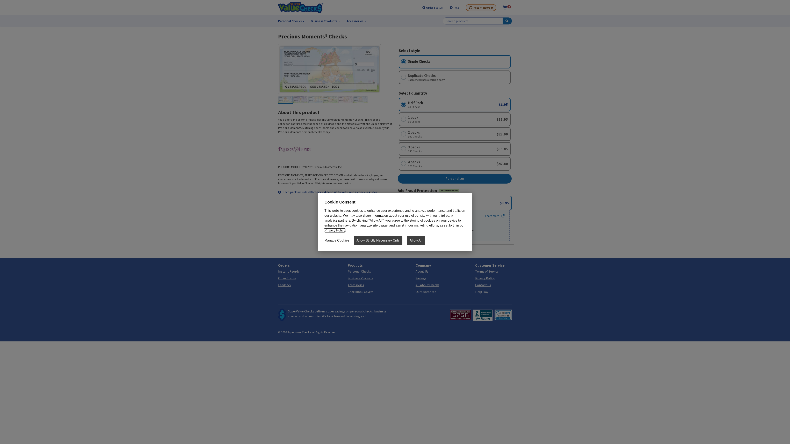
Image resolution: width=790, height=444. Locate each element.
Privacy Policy (334, 230)
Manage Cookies (336, 240)
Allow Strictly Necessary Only (378, 240)
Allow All (416, 240)
